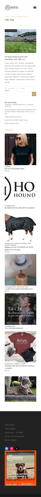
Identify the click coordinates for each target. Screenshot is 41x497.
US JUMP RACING (11, 30)
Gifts (29, 243)
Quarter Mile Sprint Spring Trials (16, 120)
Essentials (23, 243)
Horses (7, 245)
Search (7, 90)
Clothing (8, 166)
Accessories (9, 243)
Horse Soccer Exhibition (13, 116)
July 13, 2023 (10, 88)
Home (7, 16)
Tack (26, 287)
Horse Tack (20, 287)
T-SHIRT (23, 364)
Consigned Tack (10, 287)
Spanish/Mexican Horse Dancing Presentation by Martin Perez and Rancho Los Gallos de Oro (20, 111)
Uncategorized (10, 206)
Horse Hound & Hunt (12, 123)
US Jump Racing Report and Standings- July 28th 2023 (16, 57)
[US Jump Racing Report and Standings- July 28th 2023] (20, 41)
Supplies (13, 245)
